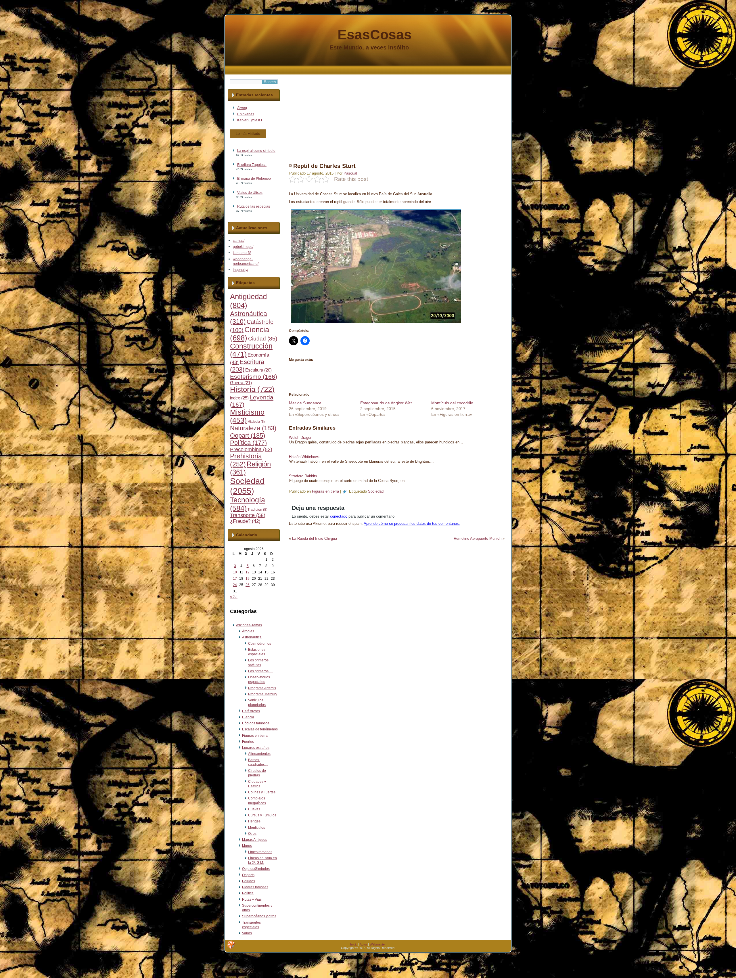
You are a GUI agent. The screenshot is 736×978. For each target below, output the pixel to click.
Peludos (248, 881)
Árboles (248, 631)
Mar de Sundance (305, 403)
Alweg (242, 108)
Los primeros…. (260, 671)
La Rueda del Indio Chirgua (314, 538)
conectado (338, 516)
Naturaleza (253, 428)
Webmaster (378, 944)
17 (235, 579)
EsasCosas (375, 34)
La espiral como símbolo (256, 151)
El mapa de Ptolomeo (254, 179)
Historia (252, 389)
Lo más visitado (248, 134)
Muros (247, 846)
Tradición (257, 510)
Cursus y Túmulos (262, 815)
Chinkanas (245, 114)
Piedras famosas (255, 887)
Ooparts (248, 875)
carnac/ (238, 241)
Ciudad (262, 339)
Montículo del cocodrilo (452, 403)
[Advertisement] (397, 114)
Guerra (241, 382)
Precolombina (251, 449)
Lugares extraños (255, 748)
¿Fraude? (245, 521)
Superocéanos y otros (259, 916)
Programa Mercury (262, 694)
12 (248, 572)
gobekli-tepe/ (243, 247)
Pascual (350, 173)
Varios (247, 933)
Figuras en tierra (255, 736)
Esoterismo (253, 376)
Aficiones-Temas (249, 625)
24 (235, 585)
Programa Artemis (262, 688)
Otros (252, 834)
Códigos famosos (255, 723)
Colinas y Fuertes (261, 792)
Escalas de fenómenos (260, 729)
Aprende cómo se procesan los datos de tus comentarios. (412, 523)
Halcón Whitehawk (304, 457)
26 (248, 585)
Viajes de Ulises (249, 193)
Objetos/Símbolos (256, 869)
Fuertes (248, 742)
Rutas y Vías (252, 899)
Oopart (247, 435)
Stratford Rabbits (303, 476)
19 (248, 579)
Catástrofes (251, 711)
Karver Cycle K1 (249, 120)
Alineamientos (259, 754)
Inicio (353, 944)
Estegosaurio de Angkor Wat (386, 403)
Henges (254, 821)
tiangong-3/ (242, 253)
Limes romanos (260, 852)
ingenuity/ (240, 270)
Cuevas (254, 809)
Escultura (258, 370)
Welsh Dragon (300, 437)
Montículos (256, 828)
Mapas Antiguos (254, 840)
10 (235, 572)
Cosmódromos (259, 644)
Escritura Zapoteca (252, 165)
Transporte (247, 515)
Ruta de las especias (253, 206)
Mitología (256, 421)
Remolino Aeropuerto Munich (477, 538)
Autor (363, 944)
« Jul (233, 597)
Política (248, 442)
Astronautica (252, 637)
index (239, 397)
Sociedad (247, 485)
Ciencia (248, 717)
